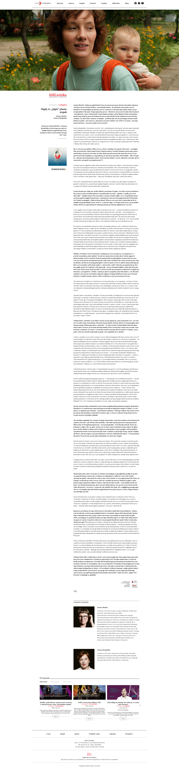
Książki (82, 3)
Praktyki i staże (94, 734)
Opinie (76, 734)
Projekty (104, 3)
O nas (48, 734)
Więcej (56, 716)
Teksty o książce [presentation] (55, 681)
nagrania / (56, 706)
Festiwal (93, 3)
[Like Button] (75, 591)
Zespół (62, 734)
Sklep (127, 3)
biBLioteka (116, 3)
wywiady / (123, 706)
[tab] (43, 682)
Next (140, 705)
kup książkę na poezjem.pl (58, 169)
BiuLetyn (60, 3)
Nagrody (113, 734)
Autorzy (71, 3)
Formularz (129, 734)
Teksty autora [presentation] (43, 681)
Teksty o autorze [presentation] (67, 681)
